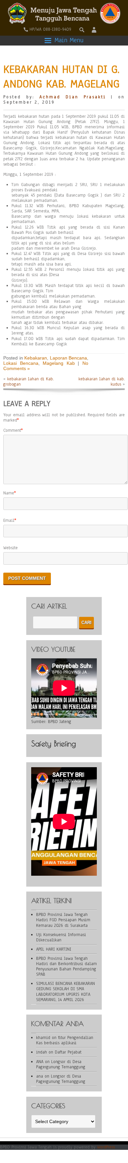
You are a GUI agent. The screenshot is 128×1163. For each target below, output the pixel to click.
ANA (39, 1062)
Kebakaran (35, 358)
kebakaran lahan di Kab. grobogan (28, 381)
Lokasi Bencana (20, 363)
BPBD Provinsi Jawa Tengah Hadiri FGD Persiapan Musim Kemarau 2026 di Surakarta (63, 920)
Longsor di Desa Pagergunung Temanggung (60, 1064)
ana (39, 1076)
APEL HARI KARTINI (53, 949)
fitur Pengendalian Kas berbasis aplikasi (64, 1040)
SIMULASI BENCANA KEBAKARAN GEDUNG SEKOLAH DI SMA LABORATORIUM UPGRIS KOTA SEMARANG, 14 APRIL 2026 (65, 991)
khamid (43, 1038)
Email (8, 520)
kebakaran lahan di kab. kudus (101, 381)
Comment (12, 430)
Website (10, 547)
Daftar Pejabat (68, 1052)
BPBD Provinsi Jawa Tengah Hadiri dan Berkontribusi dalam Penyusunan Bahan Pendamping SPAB (66, 966)
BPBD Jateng (59, 722)
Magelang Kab (59, 363)
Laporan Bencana (68, 358)
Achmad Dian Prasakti (72, 97)
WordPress (106, 1147)
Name (8, 493)
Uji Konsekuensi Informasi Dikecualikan (61, 937)
